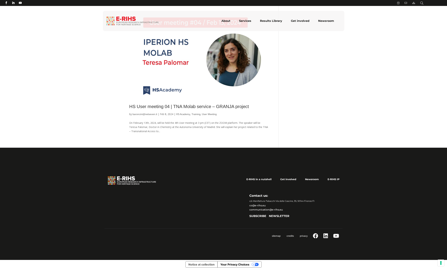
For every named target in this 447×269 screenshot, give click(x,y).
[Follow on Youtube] (20, 3)
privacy (304, 235)
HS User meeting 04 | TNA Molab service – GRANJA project (189, 106)
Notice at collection (201, 264)
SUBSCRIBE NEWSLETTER (269, 216)
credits (290, 235)
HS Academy (183, 114)
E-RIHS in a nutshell (259, 179)
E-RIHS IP (333, 179)
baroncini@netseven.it (145, 114)
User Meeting (209, 114)
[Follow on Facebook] (6, 3)
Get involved (300, 21)
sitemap (276, 235)
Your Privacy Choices (234, 264)
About (225, 21)
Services (245, 21)
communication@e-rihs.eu (266, 209)
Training (196, 114)
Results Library (271, 21)
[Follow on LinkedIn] (13, 3)
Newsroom (326, 21)
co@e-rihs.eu (257, 205)
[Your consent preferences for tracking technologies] (441, 263)
